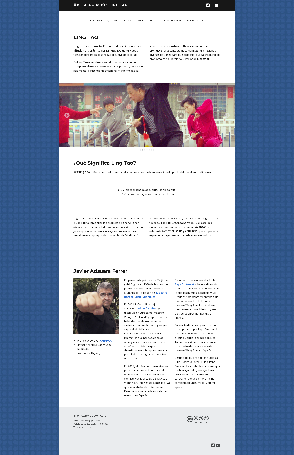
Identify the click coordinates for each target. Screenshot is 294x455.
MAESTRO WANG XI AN (138, 20)
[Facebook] (208, 5)
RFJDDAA (106, 340)
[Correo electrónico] (217, 5)
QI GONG (113, 20)
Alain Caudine (147, 308)
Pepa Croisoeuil (185, 284)
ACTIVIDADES (195, 20)
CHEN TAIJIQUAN (170, 20)
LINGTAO (96, 20)
